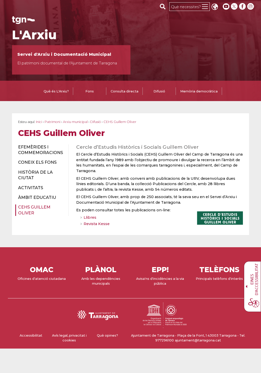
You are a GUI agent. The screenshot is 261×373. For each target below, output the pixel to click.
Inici (39, 122)
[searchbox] (162, 6)
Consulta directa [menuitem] (124, 91)
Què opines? (107, 335)
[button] (214, 7)
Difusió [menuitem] (159, 91)
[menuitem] (40, 150)
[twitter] (235, 6)
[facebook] (243, 6)
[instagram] (251, 6)
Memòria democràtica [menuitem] (199, 91)
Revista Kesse (97, 224)
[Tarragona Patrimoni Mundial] (165, 325)
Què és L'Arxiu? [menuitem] (56, 91)
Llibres (90, 217)
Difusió (95, 122)
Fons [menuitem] (89, 91)
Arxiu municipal (75, 122)
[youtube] (226, 6)
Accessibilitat (31, 335)
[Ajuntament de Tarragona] (23, 21)
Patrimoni (52, 122)
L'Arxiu (34, 34)
